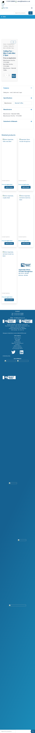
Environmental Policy (17, 348)
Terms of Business (17, 347)
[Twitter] (13, 352)
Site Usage (17, 339)
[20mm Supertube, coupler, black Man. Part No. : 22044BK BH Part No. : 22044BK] (9, 212)
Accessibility (17, 342)
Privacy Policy (17, 337)
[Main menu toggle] (31, 8)
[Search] (30, 13)
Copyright (17, 340)
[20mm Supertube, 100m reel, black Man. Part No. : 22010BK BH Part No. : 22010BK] (9, 156)
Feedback (17, 344)
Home (4, 44)
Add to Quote (14, 76)
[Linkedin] (22, 352)
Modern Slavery (17, 345)
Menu (4, 16)
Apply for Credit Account (17, 343)
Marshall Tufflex (19, 103)
